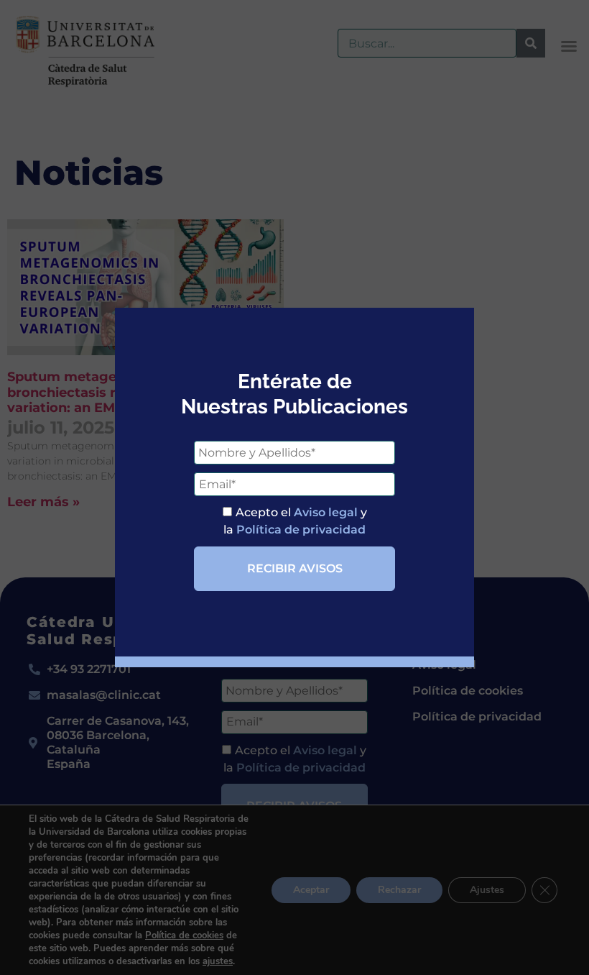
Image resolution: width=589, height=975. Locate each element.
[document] (294, 487)
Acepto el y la (295, 520)
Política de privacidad (301, 529)
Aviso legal (326, 512)
